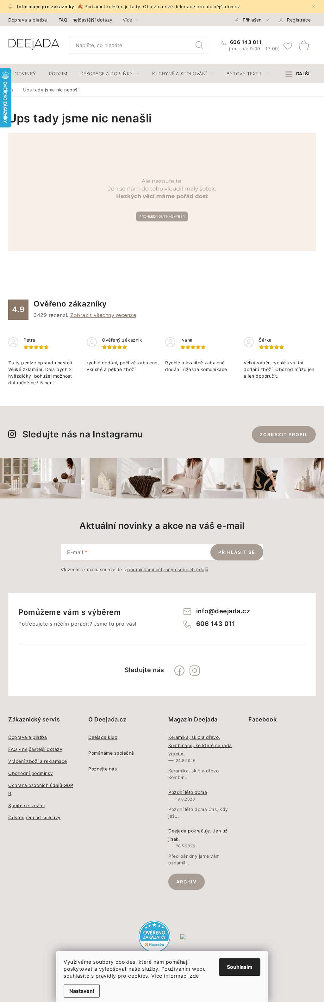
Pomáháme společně (111, 753)
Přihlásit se (236, 552)
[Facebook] (179, 670)
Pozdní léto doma (187, 792)
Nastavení (81, 991)
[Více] (297, 73)
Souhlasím (239, 967)
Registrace (299, 19)
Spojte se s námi (26, 805)
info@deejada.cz (223, 611)
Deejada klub (102, 737)
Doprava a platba (27, 19)
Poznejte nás (102, 768)
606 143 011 (245, 42)
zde (194, 976)
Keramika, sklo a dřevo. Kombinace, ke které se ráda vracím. (200, 745)
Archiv (186, 881)
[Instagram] (195, 670)
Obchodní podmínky (30, 773)
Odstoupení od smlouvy (34, 817)
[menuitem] (25, 73)
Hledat (199, 45)
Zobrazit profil (284, 434)
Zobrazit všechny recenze (103, 315)
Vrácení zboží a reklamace (37, 761)
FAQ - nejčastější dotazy (86, 19)
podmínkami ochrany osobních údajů (168, 569)
